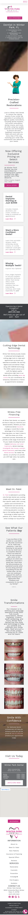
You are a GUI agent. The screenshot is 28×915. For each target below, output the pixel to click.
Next (25, 563)
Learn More (10, 219)
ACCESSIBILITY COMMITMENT (14, 907)
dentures (13, 444)
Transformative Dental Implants (15, 30)
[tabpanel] (14, 563)
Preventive (14, 873)
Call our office (16, 733)
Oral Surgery (14, 880)
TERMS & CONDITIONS (14, 903)
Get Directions (14, 821)
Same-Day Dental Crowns (15, 36)
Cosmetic (14, 870)
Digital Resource (21, 912)
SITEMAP (14, 910)
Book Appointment (15, 18)
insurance (20, 427)
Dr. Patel (5, 495)
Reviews (14, 860)
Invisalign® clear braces (10, 448)
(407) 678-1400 (14, 312)
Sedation (14, 883)
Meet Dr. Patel (14, 847)
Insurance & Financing (14, 854)
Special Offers (14, 857)
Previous (3, 563)
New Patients (14, 851)
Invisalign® (14, 877)
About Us (14, 844)
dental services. (9, 452)
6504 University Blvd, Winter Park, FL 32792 (14, 891)
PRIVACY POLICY (14, 905)
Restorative (14, 867)
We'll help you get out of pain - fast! (14, 316)
